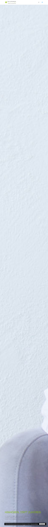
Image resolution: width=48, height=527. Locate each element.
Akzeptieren (42, 524)
